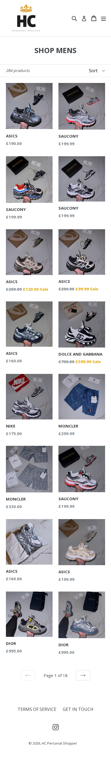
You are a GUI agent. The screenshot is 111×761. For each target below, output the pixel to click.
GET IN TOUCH (78, 709)
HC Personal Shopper (59, 743)
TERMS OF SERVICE (37, 709)
